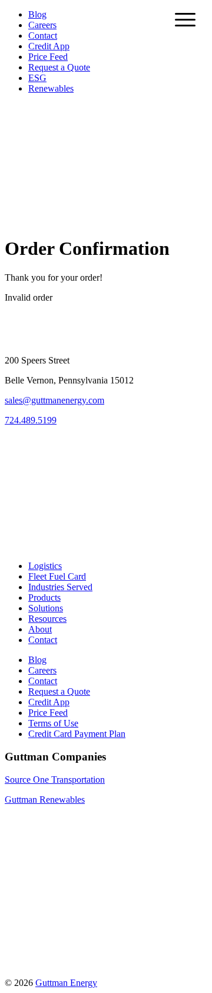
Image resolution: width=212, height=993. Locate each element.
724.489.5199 (31, 420)
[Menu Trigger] (185, 19)
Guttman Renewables (45, 800)
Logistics (45, 566)
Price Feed (48, 57)
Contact (42, 36)
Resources (47, 619)
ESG (37, 78)
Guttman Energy (66, 983)
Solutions (45, 608)
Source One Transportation (55, 780)
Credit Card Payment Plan (76, 734)
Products (44, 597)
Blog (37, 14)
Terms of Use (53, 723)
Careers (42, 25)
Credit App (48, 46)
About (40, 629)
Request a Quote (59, 67)
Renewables (51, 88)
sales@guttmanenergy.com (54, 400)
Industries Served (60, 587)
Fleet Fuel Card (57, 576)
